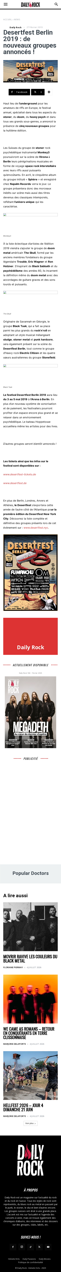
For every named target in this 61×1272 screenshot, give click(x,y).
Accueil (7, 19)
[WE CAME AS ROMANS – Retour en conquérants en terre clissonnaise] (30, 999)
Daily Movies (44, 1259)
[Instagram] (22, 1247)
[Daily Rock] (6, 27)
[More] (49, 92)
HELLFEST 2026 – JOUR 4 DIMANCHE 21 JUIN (23, 1107)
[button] (5, 4)
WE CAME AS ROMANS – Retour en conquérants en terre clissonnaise (28, 1033)
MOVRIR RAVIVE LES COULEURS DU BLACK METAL (30, 958)
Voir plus (29, 1123)
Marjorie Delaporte (14, 1043)
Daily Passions (29, 1259)
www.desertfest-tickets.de (19, 474)
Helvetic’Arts (14, 1259)
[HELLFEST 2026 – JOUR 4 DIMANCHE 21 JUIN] (30, 1075)
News (17, 19)
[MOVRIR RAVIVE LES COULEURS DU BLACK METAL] (30, 926)
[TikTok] (30, 1247)
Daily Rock (15, 27)
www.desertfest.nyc (36, 527)
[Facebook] (13, 1247)
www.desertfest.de (15, 483)
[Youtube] (48, 1247)
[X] (39, 1247)
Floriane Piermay (13, 967)
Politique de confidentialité (30, 1262)
